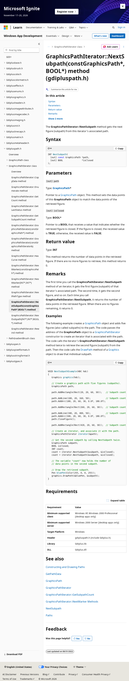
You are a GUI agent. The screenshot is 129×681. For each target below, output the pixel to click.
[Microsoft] (6, 27)
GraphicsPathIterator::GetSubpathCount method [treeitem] (24, 217)
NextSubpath (53, 608)
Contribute (59, 674)
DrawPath (87, 349)
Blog (45, 674)
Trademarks (26, 678)
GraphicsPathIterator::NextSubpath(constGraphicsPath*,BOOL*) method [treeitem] (25, 305)
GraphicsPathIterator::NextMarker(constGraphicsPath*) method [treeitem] (25, 269)
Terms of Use (9, 678)
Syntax (51, 101)
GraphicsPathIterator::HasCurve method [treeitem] (25, 257)
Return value (55, 109)
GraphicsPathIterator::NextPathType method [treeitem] (25, 294)
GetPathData (53, 574)
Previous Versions (29, 674)
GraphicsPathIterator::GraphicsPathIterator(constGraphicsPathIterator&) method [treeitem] (25, 244)
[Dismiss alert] (122, 6)
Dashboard (117, 35)
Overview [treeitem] (14, 154)
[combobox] (21, 50)
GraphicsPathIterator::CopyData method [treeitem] (25, 179)
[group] (86, 425)
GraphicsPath (61, 188)
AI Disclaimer (10, 674)
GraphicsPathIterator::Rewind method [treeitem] (25, 330)
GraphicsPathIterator (107, 332)
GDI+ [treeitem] (8, 56)
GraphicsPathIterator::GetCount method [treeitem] (24, 198)
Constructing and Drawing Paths (65, 567)
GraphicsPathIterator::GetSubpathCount (70, 594)
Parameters (54, 105)
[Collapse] (39, 43)
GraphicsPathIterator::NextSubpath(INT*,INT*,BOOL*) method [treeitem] (25, 319)
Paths (49, 615)
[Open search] (113, 27)
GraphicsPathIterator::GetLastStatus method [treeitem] (24, 208)
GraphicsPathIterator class (68, 46)
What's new (100, 35)
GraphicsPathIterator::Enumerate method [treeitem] (25, 188)
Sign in (121, 27)
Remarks (52, 113)
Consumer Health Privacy (95, 674)
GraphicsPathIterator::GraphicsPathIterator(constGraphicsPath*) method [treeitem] (25, 229)
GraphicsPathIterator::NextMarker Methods (72, 601)
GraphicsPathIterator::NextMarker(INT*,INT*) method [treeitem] (25, 282)
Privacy (72, 674)
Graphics (113, 349)
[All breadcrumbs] (48, 46)
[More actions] (123, 46)
